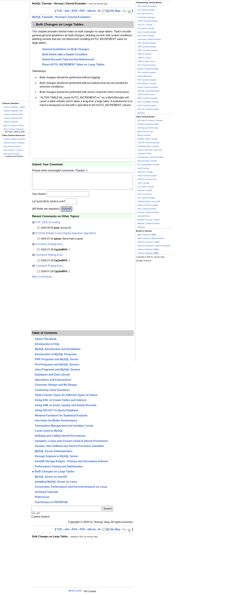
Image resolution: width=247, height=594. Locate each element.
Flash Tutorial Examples (147, 176)
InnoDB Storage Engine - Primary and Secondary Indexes (71, 461)
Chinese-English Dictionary (15, 139)
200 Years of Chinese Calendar (150, 120)
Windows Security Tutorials (148, 220)
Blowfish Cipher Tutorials (147, 139)
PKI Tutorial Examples (146, 198)
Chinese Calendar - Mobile (14, 107)
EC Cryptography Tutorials (148, 165)
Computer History (144, 153)
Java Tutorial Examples (147, 32)
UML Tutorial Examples (146, 209)
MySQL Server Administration (53, 451)
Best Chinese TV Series (13, 150)
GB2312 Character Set (146, 179)
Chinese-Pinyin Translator (14, 143)
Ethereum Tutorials (145, 172)
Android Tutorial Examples (148, 124)
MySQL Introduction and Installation (57, 349)
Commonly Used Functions (52, 390)
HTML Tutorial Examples (147, 21)
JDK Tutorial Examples (146, 43)
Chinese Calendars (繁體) (148, 253)
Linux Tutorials (143, 183)
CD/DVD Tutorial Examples (148, 143)
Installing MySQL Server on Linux (56, 481)
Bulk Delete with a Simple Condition (65, 54)
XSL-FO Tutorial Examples (148, 109)
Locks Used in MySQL (49, 430)
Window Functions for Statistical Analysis (61, 415)
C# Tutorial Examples (146, 10)
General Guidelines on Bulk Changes (65, 49)
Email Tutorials (143, 168)
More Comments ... (43, 276)
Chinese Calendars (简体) (148, 249)
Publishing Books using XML (148, 201)
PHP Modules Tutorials (146, 84)
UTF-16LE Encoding (47, 222)
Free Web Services (145, 14)
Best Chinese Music (12, 154)
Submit (66, 208)
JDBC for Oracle (144, 58)
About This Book (45, 339)
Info (67, 10)
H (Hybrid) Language (146, 17)
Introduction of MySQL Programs (56, 354)
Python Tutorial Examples (147, 87)
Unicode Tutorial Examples (148, 212)
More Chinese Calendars (14, 129)
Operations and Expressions (53, 379)
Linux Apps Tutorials (145, 187)
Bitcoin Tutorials (143, 135)
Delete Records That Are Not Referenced (68, 59)
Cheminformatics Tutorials (148, 146)
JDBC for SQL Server (146, 61)
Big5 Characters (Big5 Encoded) (150, 238)
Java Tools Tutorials (145, 36)
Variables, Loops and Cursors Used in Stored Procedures (71, 441)
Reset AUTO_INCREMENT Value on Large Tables (73, 64)
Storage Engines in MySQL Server (56, 456)
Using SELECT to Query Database (56, 410)
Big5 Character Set (145, 131)
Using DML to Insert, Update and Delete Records (65, 405)
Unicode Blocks (143, 216)
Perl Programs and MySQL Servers (57, 364)
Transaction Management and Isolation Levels (64, 425)
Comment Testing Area (49, 244)
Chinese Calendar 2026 (13, 114)
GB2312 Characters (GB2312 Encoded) (153, 246)
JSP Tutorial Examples (146, 65)
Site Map (114, 10)
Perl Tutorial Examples (146, 72)
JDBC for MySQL (144, 54)
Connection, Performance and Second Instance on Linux (71, 486)
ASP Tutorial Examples (146, 6)
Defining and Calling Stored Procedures (60, 435)
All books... (141, 113)
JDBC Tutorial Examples (147, 50)
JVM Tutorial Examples (146, 47)
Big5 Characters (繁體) (146, 235)
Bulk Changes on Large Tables (54, 471)
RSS (74, 10)
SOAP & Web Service (146, 94)
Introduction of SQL (47, 344)
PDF (82, 10)
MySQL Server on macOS (51, 476)
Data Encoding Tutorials (147, 161)
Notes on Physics (144, 194)
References (42, 497)
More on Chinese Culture (14, 125)
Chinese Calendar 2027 (13, 118)
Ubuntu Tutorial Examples (147, 205)
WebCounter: (75, 590)
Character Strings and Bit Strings (56, 384)
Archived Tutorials (46, 492)
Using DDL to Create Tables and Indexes (60, 400)
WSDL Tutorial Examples (147, 98)
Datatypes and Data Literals (52, 374)
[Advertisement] (15, 50)
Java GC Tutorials (144, 25)
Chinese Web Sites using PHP (149, 150)
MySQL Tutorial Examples (148, 69)
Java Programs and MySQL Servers (57, 369)
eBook (91, 10)
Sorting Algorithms (144, 76)
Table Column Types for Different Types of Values (66, 395)
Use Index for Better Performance (56, 420)
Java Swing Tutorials (145, 28)
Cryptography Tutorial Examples (150, 157)
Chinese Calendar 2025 (13, 111)
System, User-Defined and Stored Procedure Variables (69, 446)
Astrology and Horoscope (147, 128)
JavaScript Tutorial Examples (149, 39)
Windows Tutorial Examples (148, 223)
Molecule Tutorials (144, 190)
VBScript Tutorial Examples (148, 91)
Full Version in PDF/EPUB (51, 502)
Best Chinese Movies (12, 146)
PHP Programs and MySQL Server (56, 359)
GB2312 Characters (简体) (148, 242)
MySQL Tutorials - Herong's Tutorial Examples (61, 17)
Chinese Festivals (11, 122)
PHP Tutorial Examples (146, 80)
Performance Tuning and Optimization (59, 466)
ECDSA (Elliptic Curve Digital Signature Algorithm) (65, 233)
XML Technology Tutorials (148, 102)
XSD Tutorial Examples (146, 105)
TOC (60, 10)
